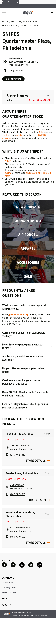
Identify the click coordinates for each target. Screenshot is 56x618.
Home (5, 21)
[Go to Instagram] (13, 564)
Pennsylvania (31, 21)
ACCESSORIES (28, 262)
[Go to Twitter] (22, 565)
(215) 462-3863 (17, 454)
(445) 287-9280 (16, 70)
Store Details (36, 460)
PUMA (8, 161)
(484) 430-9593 (17, 536)
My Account (7, 582)
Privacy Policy (16, 615)
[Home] (28, 12)
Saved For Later (9, 592)
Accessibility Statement (40, 615)
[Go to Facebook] (4, 564)
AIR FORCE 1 (28, 234)
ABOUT (5, 604)
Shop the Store (13, 79)
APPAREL (28, 248)
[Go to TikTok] (39, 565)
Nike (41, 132)
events (8, 172)
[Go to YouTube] (30, 564)
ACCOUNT (7, 578)
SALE (28, 276)
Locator (16, 21)
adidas (19, 135)
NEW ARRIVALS (28, 206)
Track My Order (9, 587)
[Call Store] (4, 70)
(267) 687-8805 (17, 494)
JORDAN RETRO (28, 220)
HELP (4, 598)
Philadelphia (9, 25)
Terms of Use (26, 615)
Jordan (5, 135)
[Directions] (4, 61)
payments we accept (19, 314)
